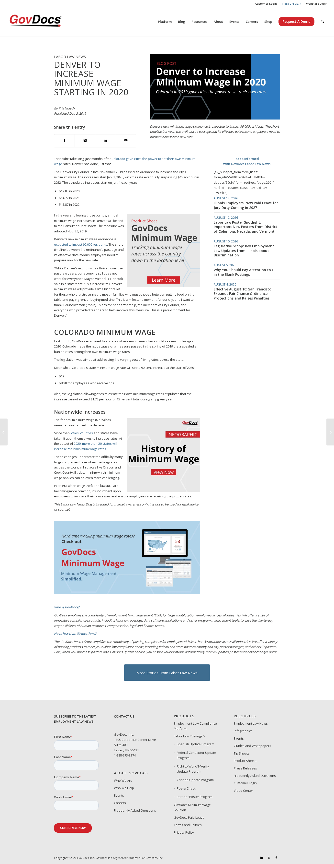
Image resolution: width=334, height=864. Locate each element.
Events (119, 795)
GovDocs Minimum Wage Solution (192, 807)
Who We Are (123, 780)
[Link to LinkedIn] (261, 857)
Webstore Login (316, 3)
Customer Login (266, 3)
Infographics (243, 731)
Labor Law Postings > (189, 736)
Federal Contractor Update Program (196, 755)
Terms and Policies (188, 825)
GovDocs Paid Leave (189, 817)
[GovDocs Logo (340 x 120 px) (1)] (47, 21)
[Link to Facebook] (276, 857)
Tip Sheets (241, 753)
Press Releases (245, 768)
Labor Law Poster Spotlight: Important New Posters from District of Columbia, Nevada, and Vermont (245, 226)
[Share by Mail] (126, 140)
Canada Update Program (195, 780)
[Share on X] (85, 140)
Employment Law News (251, 723)
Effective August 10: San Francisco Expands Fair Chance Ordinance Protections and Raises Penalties (242, 293)
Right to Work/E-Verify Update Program (193, 769)
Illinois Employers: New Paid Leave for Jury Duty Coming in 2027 (246, 205)
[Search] (322, 21)
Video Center (243, 790)
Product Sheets (245, 760)
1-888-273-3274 (125, 755)
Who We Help (124, 788)
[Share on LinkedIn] (105, 140)
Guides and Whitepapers (252, 746)
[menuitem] (266, 3)
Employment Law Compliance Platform (195, 726)
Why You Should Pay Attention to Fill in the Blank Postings (245, 271)
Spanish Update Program (195, 744)
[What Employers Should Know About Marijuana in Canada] (330, 432)
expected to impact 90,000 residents (80, 244)
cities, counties (82, 433)
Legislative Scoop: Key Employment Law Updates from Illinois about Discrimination (244, 250)
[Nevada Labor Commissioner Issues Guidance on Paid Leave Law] (4, 432)
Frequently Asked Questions (135, 810)
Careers (120, 803)
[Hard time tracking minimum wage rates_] (127, 593)
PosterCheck (186, 788)
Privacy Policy (184, 832)
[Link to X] (269, 857)
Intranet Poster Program (194, 796)
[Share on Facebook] (64, 140)
